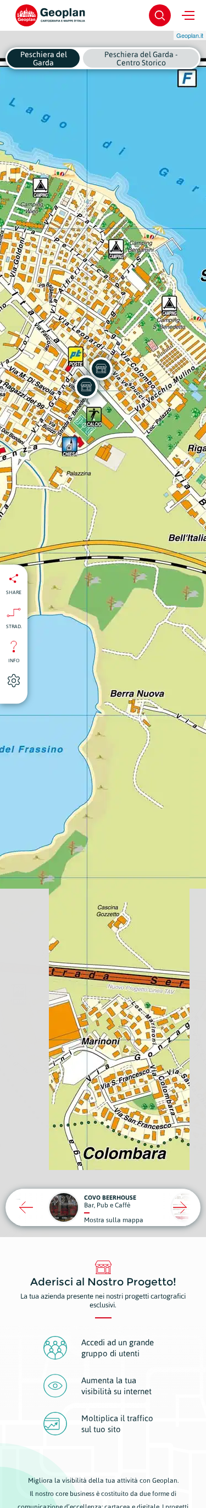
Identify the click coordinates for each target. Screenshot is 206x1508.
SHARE (13, 592)
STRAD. (14, 626)
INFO (14, 660)
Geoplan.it (189, 35)
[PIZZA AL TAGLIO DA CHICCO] (101, 368)
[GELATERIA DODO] (86, 386)
